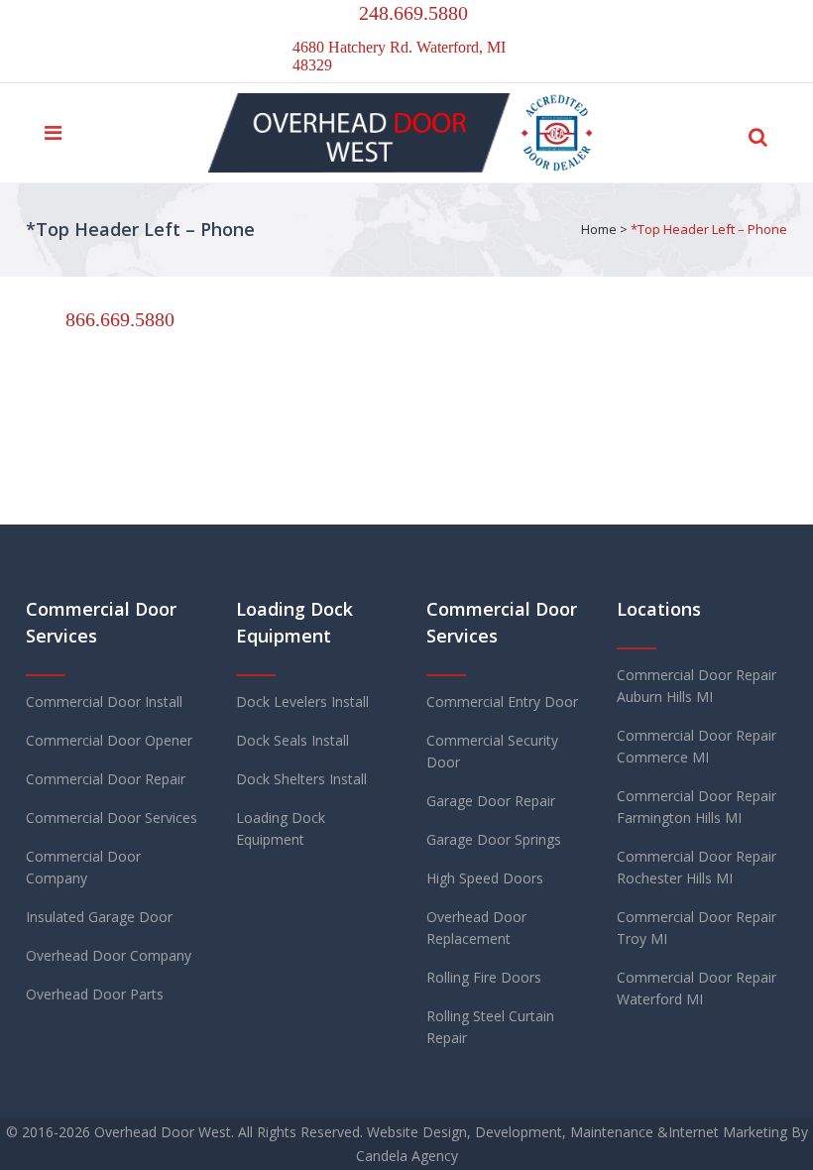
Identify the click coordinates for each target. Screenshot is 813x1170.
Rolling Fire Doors (483, 977)
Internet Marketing (727, 1131)
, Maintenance (607, 1131)
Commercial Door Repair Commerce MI (696, 746)
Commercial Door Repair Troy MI (696, 927)
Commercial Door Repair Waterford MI (696, 988)
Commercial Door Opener (109, 740)
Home (599, 229)
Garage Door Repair (490, 800)
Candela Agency (407, 1155)
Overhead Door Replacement (476, 927)
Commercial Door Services (111, 817)
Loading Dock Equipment (280, 828)
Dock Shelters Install (301, 778)
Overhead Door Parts (95, 994)
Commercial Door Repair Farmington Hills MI (696, 806)
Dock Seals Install (292, 740)
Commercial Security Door (492, 751)
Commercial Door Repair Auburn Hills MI (696, 685)
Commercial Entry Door (502, 701)
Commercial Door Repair (105, 778)
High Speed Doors (484, 878)
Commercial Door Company (83, 867)
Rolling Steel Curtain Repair (490, 1026)
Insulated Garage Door (99, 916)
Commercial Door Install (104, 701)
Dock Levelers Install (302, 701)
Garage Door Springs (493, 839)
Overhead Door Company (108, 955)
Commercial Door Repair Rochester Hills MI (696, 867)
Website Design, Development (464, 1131)
